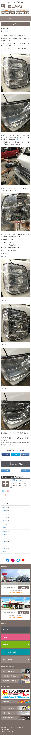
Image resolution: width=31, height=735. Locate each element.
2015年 (4, 545)
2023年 (4, 517)
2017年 (4, 538)
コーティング (6, 30)
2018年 (4, 534)
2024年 (4, 514)
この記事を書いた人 (8, 477)
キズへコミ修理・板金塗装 (9, 652)
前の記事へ (6, 470)
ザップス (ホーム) (7, 659)
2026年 (4, 507)
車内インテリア (7, 644)
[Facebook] (5, 491)
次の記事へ (25, 470)
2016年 (4, 541)
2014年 (4, 548)
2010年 (4, 551)
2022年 (4, 521)
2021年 (4, 524)
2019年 (4, 531)
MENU (3, 5)
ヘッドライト (6, 31)
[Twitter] (3, 491)
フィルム (5, 637)
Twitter (15, 454)
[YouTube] (5, 495)
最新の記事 (19, 477)
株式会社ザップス (15, 480)
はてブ (25, 454)
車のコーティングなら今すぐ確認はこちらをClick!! (15, 463)
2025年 (4, 510)
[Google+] (8, 491)
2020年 (4, 527)
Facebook (6, 454)
